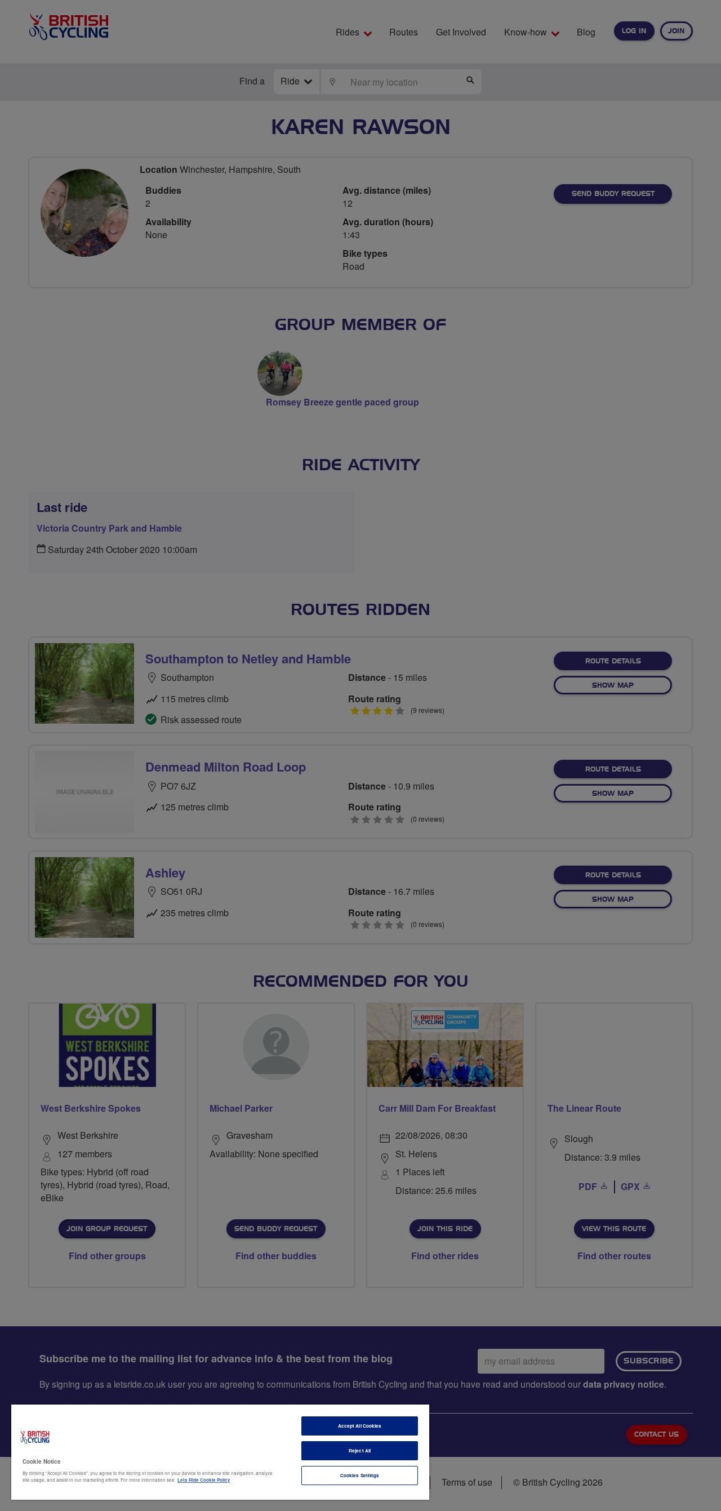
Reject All (360, 1450)
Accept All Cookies (359, 1426)
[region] (220, 1452)
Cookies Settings (359, 1475)
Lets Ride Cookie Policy (203, 1480)
